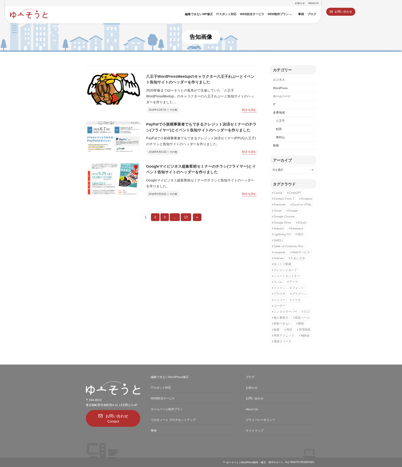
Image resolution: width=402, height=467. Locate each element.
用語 (289, 329)
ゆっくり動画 (282, 264)
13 (186, 217)
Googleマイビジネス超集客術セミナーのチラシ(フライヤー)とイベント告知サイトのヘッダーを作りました (201, 169)
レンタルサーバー (285, 311)
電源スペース (282, 341)
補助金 (305, 335)
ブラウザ (279, 293)
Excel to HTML (302, 204)
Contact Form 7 (284, 198)
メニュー (279, 299)
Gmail (277, 210)
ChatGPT (295, 192)
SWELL (278, 240)
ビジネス (279, 79)
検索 (277, 329)
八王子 (280, 120)
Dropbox (306, 198)
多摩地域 (279, 112)
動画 (276, 145)
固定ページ (302, 317)
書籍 (301, 323)
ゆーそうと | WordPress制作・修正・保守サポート (254, 462)
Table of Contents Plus (288, 246)
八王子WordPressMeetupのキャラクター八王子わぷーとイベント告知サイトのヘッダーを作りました (200, 79)
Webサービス (301, 252)
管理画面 (305, 329)
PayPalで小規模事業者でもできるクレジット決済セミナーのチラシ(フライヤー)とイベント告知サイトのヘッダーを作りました (201, 127)
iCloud (302, 222)
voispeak (279, 252)
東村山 (280, 137)
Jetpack (279, 228)
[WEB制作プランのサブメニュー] (291, 14)
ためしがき (298, 258)
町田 (279, 129)
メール (296, 299)
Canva (278, 192)
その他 (173, 109)
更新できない (282, 323)
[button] (340, 12)
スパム (278, 281)
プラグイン (299, 293)
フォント (298, 288)
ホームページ (282, 96)
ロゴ (307, 311)
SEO (300, 234)
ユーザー (279, 305)
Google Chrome (284, 216)
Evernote (280, 204)
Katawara (297, 228)
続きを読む (249, 110)
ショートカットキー (287, 276)
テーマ (293, 281)
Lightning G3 (282, 234)
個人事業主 (281, 317)
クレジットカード (285, 270)
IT (274, 104)
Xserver (279, 258)
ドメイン (279, 288)
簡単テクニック (284, 335)
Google (293, 210)
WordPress (280, 88)
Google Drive (282, 222)
